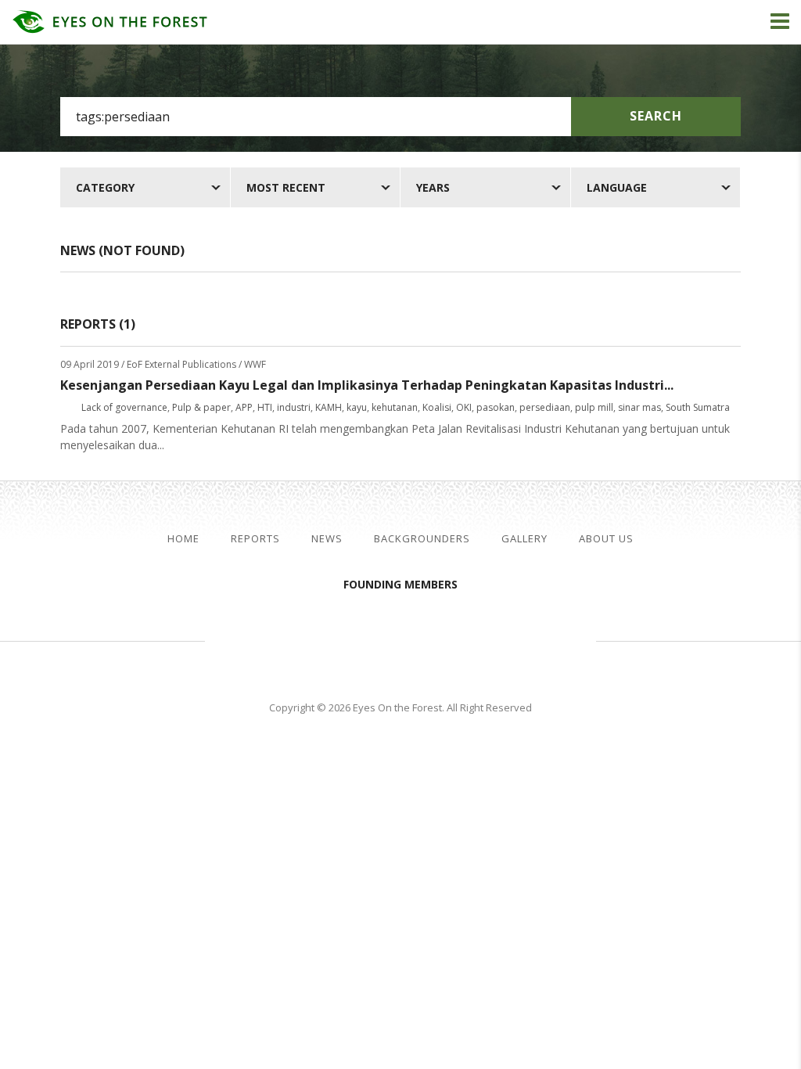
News (327, 539)
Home (183, 539)
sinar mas (639, 407)
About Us (606, 539)
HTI (264, 407)
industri (294, 407)
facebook (752, 539)
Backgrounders (422, 539)
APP (244, 407)
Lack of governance (124, 407)
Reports (255, 539)
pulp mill (594, 407)
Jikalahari (291, 638)
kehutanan (395, 407)
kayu (357, 407)
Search (656, 115)
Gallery (524, 539)
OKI (464, 407)
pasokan (495, 407)
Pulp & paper (201, 407)
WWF (533, 638)
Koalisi (436, 407)
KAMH (328, 407)
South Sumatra (698, 407)
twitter (778, 539)
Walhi (424, 638)
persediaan (544, 407)
